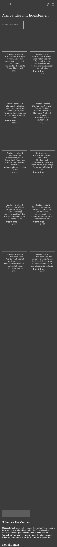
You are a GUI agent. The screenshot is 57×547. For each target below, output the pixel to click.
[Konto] (47, 4)
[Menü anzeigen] (4, 4)
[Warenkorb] (53, 4)
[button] (38, 71)
